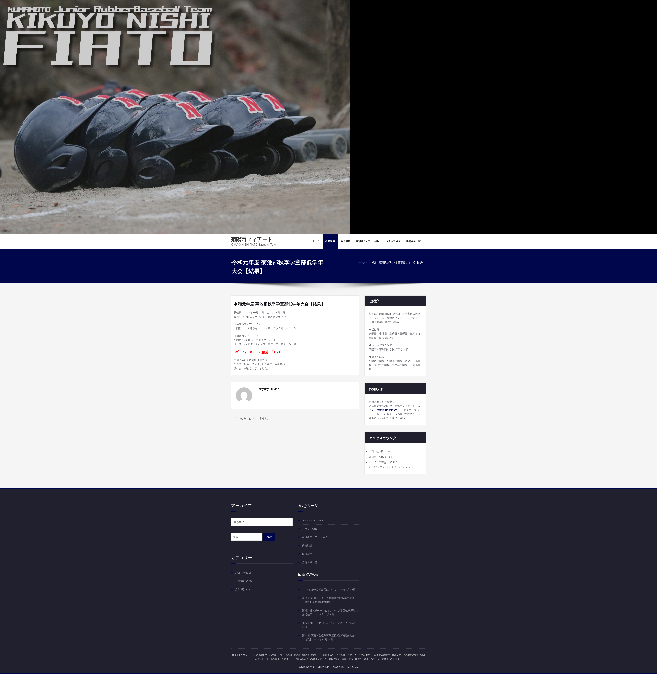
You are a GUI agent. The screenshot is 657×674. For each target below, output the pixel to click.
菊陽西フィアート (252, 239)
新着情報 (240, 581)
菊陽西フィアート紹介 (368, 241)
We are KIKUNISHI (313, 520)
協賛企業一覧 (413, 241)
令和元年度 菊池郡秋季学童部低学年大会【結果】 (397, 262)
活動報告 (240, 589)
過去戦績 (345, 241)
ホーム (316, 241)
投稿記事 (330, 241)
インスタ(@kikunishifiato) (383, 410)
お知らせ (240, 572)
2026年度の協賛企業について (319, 589)
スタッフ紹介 (393, 241)
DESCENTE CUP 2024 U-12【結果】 (323, 623)
